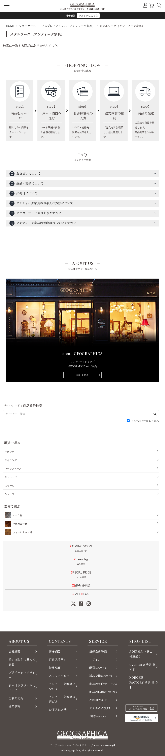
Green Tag (81, 561)
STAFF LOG (81, 594)
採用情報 (15, 706)
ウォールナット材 (22, 532)
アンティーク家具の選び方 (62, 699)
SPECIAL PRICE (81, 574)
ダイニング (11, 460)
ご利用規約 (16, 698)
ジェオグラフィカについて (22, 687)
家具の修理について (102, 692)
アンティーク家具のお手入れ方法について (41, 203)
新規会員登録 (81, 585)
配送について (98, 668)
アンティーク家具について (62, 686)
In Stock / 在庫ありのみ (145, 421)
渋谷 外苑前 (142, 666)
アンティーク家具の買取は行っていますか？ (43, 223)
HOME (10, 26)
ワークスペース (13, 468)
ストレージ (11, 477)
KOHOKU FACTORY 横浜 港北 (142, 682)
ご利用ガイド (98, 700)
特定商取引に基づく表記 (22, 661)
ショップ (9, 494)
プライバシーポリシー (22, 674)
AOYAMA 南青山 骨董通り (141, 653)
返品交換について (101, 676)
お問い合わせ (98, 716)
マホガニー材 (20, 523)
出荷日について (23, 193)
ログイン (95, 659)
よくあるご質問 (99, 708)
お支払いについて (25, 173)
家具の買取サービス (102, 684)
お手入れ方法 (58, 710)
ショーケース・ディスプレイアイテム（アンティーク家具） (57, 26)
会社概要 (15, 651)
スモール (9, 485)
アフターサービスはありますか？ (35, 213)
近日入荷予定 (58, 659)
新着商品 (55, 651)
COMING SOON (81, 548)
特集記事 (55, 668)
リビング (9, 451)
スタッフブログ (59, 676)
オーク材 (17, 515)
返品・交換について (26, 183)
